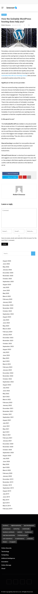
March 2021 (7, 435)
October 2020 (7, 450)
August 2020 (7, 455)
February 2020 (7, 473)
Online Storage (6, 565)
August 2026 (7, 261)
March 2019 (7, 506)
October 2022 (7, 379)
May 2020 (6, 464)
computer (30, 538)
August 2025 (7, 284)
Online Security (6, 548)
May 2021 (6, 429)
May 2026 (6, 267)
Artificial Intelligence (8, 558)
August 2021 (7, 420)
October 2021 (7, 414)
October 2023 (7, 343)
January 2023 (7, 370)
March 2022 (7, 399)
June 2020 (6, 461)
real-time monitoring (9, 535)
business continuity (8, 532)
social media (25, 528)
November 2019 (8, 482)
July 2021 (6, 423)
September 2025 (8, 281)
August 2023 (7, 349)
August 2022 (7, 385)
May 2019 (6, 500)
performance (6, 528)
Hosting (4, 14)
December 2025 (8, 273)
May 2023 (6, 358)
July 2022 (6, 388)
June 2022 (6, 391)
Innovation (4, 562)
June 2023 (6, 355)
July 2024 (6, 320)
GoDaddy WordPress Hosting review (14, 75)
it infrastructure (22, 535)
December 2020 (8, 444)
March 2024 (7, 329)
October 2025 (7, 278)
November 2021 (8, 411)
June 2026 (6, 264)
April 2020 (6, 467)
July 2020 (6, 458)
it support (12, 542)
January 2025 (7, 302)
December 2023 (8, 337)
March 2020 (7, 470)
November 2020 (8, 447)
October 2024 (7, 311)
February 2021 (7, 438)
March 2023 (7, 364)
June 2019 (6, 497)
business (5, 525)
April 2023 (6, 361)
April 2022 (6, 396)
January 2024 (7, 334)
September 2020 (8, 452)
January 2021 (7, 441)
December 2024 (8, 305)
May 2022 (6, 393)
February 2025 (7, 299)
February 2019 (7, 509)
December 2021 (8, 408)
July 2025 (6, 287)
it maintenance (19, 538)
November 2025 (8, 275)
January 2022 (7, 405)
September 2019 (8, 488)
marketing (16, 528)
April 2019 (6, 503)
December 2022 (8, 373)
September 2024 (8, 314)
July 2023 (6, 352)
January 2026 (7, 270)
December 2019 (8, 479)
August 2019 (7, 491)
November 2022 (8, 376)
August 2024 (7, 317)
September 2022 (8, 382)
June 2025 (6, 290)
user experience (7, 538)
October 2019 (7, 485)
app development (29, 525)
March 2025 (7, 296)
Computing (4, 555)
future (5, 542)
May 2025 (6, 293)
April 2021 (6, 432)
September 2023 (8, 346)
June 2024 (6, 323)
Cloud (3, 568)
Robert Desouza (6, 25)
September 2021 (8, 417)
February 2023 (7, 367)
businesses (28, 532)
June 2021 (6, 426)
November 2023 (8, 340)
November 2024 (8, 308)
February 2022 (7, 402)
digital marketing (16, 525)
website (19, 532)
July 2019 (6, 494)
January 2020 (7, 476)
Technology (5, 551)
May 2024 (6, 326)
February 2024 (7, 332)
